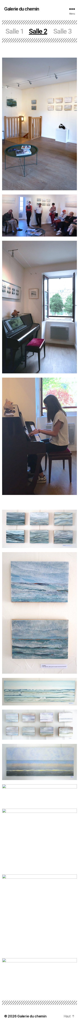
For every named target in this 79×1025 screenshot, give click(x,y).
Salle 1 (14, 31)
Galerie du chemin (21, 9)
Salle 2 (38, 31)
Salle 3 (62, 31)
